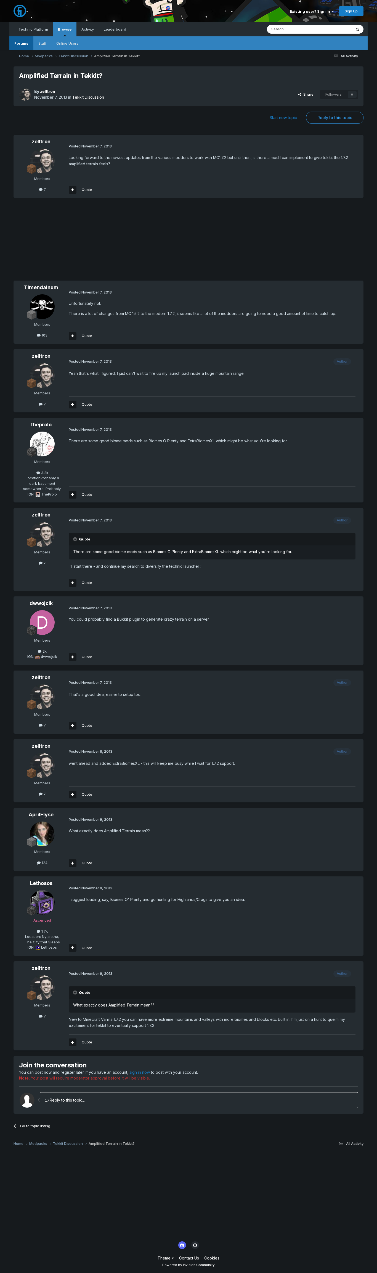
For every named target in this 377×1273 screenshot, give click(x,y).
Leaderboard (115, 29)
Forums (21, 43)
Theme (165, 1258)
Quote (87, 189)
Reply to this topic (334, 117)
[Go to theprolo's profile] (42, 444)
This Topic (335, 29)
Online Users (67, 43)
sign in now (139, 1072)
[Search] (357, 29)
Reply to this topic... (67, 1100)
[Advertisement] (114, 242)
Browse (64, 29)
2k (44, 651)
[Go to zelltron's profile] (25, 94)
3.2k (44, 472)
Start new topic (283, 117)
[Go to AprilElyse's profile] (42, 834)
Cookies (211, 1258)
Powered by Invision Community (188, 1265)
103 (44, 335)
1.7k (44, 931)
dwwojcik (41, 603)
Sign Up (351, 11)
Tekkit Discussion (88, 97)
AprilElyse (41, 814)
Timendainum (41, 287)
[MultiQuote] (72, 190)
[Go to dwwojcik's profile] (42, 622)
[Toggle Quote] (75, 539)
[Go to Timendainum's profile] (42, 306)
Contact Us (189, 1258)
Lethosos (41, 883)
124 (44, 862)
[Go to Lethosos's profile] (42, 902)
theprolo (41, 424)
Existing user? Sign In (311, 11)
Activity (87, 29)
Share (307, 94)
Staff (42, 43)
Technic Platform (33, 29)
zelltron (47, 91)
